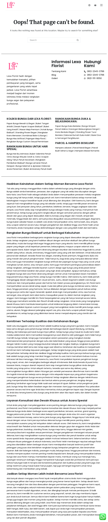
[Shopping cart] (95, 5)
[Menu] (101, 5)
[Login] (89, 5)
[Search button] (77, 40)
